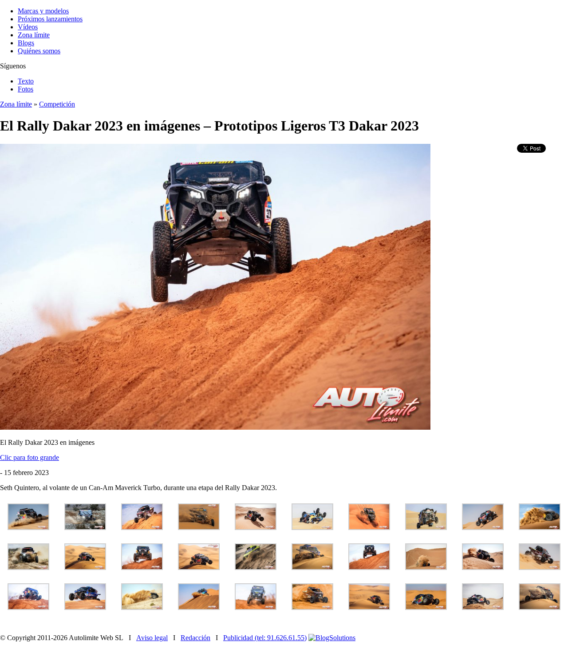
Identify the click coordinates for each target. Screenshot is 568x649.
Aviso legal (152, 637)
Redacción (195, 637)
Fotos (25, 89)
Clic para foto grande (29, 457)
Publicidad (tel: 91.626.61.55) (265, 637)
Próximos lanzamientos (50, 19)
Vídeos (28, 27)
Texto (26, 81)
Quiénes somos (39, 51)
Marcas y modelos (43, 11)
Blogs (26, 43)
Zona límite (34, 35)
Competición (57, 104)
